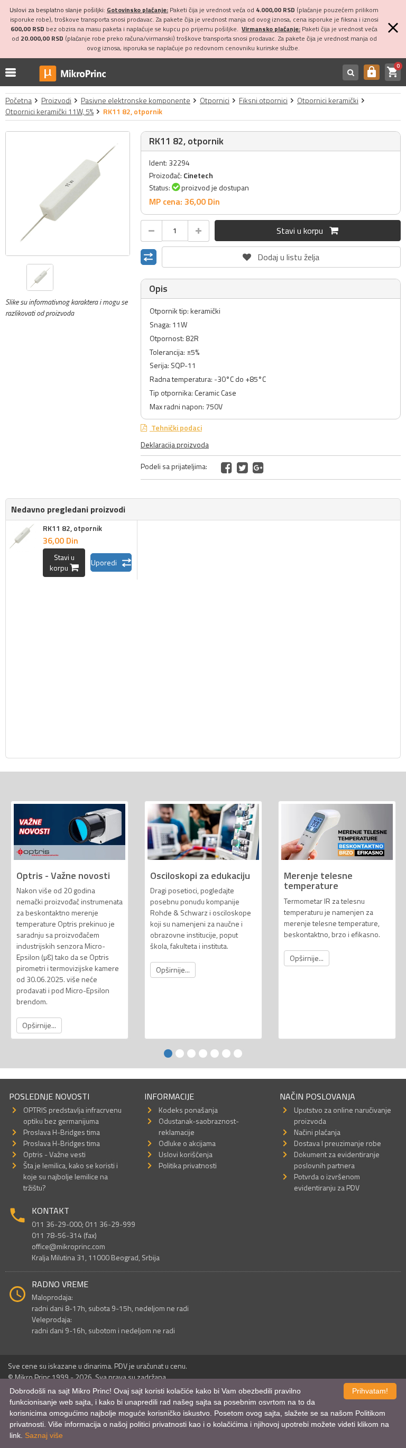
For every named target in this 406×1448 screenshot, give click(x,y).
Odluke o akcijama (187, 1143)
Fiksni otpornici (263, 100)
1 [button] (168, 1053)
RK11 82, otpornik (72, 528)
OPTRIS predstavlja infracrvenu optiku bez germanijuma (72, 1115)
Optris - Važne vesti (54, 1154)
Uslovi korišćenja (186, 1154)
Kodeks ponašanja (188, 1109)
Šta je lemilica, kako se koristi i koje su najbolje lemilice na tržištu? (70, 1176)
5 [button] (214, 1053)
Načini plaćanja (317, 1132)
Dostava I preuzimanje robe (337, 1143)
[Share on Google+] (258, 467)
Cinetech (198, 175)
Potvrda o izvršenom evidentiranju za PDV (327, 1182)
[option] (68, 193)
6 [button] (226, 1053)
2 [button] (180, 1053)
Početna (18, 100)
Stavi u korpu (302, 230)
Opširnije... (39, 1025)
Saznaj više (44, 1435)
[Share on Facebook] (226, 467)
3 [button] (191, 1053)
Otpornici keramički (327, 100)
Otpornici (214, 100)
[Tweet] (242, 467)
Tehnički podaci (176, 427)
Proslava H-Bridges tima (61, 1132)
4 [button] (203, 1053)
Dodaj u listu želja (281, 254)
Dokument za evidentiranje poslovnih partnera (337, 1160)
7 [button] (238, 1053)
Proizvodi (56, 100)
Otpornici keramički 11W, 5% (49, 111)
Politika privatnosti (188, 1165)
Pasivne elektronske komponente (135, 100)
